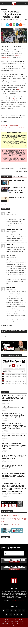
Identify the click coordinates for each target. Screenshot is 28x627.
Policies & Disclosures (14, 145)
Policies (12, 619)
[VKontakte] (14, 614)
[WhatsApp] (14, 24)
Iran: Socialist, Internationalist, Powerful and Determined (7, 168)
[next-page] (5, 204)
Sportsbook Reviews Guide (17, 623)
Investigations (4, 190)
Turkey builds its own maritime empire (13, 407)
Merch (12, 621)
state (4, 57)
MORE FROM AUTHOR (18, 176)
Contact (21, 621)
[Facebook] (7, 610)
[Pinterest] (10, 24)
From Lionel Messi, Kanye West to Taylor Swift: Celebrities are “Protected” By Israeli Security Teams (14, 456)
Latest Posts (5, 392)
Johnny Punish (15, 524)
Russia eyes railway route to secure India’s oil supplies (12, 466)
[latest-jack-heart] (12, 507)
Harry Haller (9, 244)
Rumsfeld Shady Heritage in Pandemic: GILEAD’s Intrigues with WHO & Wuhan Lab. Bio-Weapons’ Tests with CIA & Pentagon (17, 191)
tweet (18, 89)
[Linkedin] (17, 24)
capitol (8, 57)
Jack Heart (21, 518)
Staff (8, 619)
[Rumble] (19, 610)
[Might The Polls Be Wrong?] (5, 182)
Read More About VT (16, 597)
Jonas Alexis (9, 515)
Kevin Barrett (16, 515)
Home (2, 7)
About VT (4, 145)
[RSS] (23, 610)
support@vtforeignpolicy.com (17, 600)
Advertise (17, 621)
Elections (3, 184)
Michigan (14, 99)
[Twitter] (7, 24)
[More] (23, 24)
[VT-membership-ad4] (14, 351)
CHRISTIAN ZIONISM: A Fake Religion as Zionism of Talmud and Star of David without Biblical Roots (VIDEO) (13, 415)
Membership (21, 619)
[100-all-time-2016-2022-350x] (14, 570)
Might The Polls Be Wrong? (16, 180)
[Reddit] (15, 610)
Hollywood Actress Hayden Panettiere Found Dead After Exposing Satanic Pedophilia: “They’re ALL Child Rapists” (13, 475)
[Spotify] (6, 614)
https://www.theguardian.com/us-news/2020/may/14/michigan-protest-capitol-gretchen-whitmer (13, 127)
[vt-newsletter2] (12, 532)
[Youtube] (21, 614)
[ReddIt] (20, 24)
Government (7, 7)
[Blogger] (4, 610)
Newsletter (7, 621)
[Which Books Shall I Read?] (5, 199)
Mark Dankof (11, 519)
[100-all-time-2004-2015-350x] (14, 562)
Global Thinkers (5, 537)
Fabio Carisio (14, 518)
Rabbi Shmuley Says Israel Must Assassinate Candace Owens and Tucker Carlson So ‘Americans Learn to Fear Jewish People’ (14, 446)
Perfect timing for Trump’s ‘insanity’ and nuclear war (14, 436)
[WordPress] (17, 614)
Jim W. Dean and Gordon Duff (8, 19)
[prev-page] (2, 204)
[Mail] (11, 610)
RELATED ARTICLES (6, 176)
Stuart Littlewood (19, 519)
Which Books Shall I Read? (16, 197)
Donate (16, 619)
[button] (2, 3)
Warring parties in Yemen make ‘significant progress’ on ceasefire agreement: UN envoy (21, 169)
